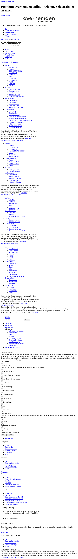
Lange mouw (13, 100)
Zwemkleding (9, 278)
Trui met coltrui (14, 162)
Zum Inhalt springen (7, 2)
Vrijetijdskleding (14, 115)
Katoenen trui (13, 180)
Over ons (8, 495)
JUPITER (12, 84)
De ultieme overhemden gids (14, 497)
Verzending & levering (12, 484)
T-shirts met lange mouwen (17, 216)
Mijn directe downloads (16, 343)
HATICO (12, 85)
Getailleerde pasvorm (16, 93)
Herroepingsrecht (10, 32)
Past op (7, 87)
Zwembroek (13, 281)
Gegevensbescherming (12, 30)
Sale (6, 454)
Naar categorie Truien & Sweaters (12, 140)
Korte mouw (13, 102)
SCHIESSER (13, 249)
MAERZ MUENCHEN (17, 151)
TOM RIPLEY (14, 154)
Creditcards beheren (15, 340)
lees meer (28, 138)
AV (6, 29)
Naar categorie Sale (7, 305)
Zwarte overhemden (15, 126)
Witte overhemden (15, 124)
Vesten (11, 165)
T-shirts (11, 214)
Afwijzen (4, 557)
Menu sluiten (9, 327)
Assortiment (9, 261)
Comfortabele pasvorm (16, 96)
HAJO (11, 153)
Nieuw (7, 445)
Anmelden (4, 472)
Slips (10, 269)
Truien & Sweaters (11, 449)
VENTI (11, 76)
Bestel (7, 477)
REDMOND (13, 80)
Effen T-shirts (13, 227)
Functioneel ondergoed (16, 276)
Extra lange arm (14, 106)
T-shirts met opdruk (15, 229)
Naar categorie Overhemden (10, 62)
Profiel (11, 334)
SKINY (11, 258)
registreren (20, 331)
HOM (11, 256)
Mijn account (13, 333)
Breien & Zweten (10, 158)
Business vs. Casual (11, 504)
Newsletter (8, 493)
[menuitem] (41, 29)
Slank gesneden (14, 91)
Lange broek (13, 274)
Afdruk (7, 36)
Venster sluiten (5, 15)
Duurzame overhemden (16, 122)
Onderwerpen (9, 109)
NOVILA (12, 254)
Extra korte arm (14, 104)
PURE (11, 82)
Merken (7, 65)
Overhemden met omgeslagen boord (20, 120)
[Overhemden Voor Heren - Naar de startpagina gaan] (39, 22)
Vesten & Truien (14, 164)
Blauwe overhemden (15, 127)
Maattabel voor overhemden (14, 499)
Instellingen (20, 557)
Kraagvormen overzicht (12, 500)
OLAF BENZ (13, 250)
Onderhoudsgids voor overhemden (16, 502)
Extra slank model (15, 89)
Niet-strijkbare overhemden (17, 118)
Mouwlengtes (9, 98)
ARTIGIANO (13, 67)
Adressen (12, 336)
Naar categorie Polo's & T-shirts (11, 194)
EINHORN (12, 78)
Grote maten (13, 111)
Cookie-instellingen (11, 34)
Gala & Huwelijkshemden (17, 117)
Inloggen (12, 331)
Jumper (11, 160)
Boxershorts (13, 272)
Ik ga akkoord (12, 557)
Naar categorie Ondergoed (9, 243)
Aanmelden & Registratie (13, 479)
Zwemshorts (13, 280)
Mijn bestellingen (14, 342)
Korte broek (13, 271)
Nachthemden (13, 289)
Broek (11, 292)
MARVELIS (13, 73)
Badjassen (12, 283)
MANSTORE (13, 252)
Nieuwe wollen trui (15, 182)
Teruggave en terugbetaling (13, 486)
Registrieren (5, 39)
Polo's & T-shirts (10, 211)
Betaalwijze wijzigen (15, 338)
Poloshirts (12, 212)
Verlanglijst (12, 345)
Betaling (7, 481)
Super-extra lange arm (16, 107)
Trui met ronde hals (15, 178)
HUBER (12, 260)
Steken (11, 267)
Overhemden (13, 113)
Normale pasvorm (14, 95)
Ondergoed (8, 452)
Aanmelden (16, 39)
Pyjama (11, 287)
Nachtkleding (9, 285)
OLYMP (12, 69)
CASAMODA (13, 74)
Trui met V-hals (14, 176)
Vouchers (8, 483)
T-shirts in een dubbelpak (17, 231)
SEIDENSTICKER (15, 71)
